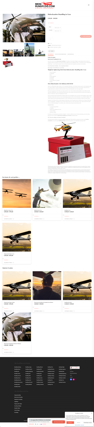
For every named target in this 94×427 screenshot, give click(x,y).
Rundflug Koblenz (40, 380)
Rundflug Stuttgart (51, 373)
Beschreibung (51, 54)
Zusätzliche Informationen (60, 54)
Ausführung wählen (8, 218)
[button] (91, 413)
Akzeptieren (70, 422)
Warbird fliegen (17, 410)
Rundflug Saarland (40, 382)
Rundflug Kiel (16, 371)
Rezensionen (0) (71, 54)
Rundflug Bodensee (51, 377)
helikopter (51, 47)
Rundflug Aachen (39, 377)
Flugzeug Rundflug (17, 395)
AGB (71, 375)
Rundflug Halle (28, 375)
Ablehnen (78, 422)
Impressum (71, 371)
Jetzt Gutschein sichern (59, 421)
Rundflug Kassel (28, 380)
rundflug (59, 47)
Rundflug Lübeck (17, 373)
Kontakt (71, 377)
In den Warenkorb (86, 36)
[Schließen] (66, 418)
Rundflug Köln (39, 373)
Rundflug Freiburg (51, 375)
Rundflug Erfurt (28, 377)
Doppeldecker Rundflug (18, 399)
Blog (70, 369)
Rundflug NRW (39, 369)
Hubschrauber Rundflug (56, 45)
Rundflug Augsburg (62, 369)
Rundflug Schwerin (17, 375)
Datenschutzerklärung (73, 373)
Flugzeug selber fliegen (18, 403)
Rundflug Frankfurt (62, 377)
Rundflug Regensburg (62, 373)
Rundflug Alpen (61, 371)
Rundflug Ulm (50, 380)
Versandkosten (6, 216)
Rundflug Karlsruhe (51, 371)
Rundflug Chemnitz (29, 369)
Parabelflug (16, 412)
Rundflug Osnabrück (40, 384)
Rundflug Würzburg (62, 375)
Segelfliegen (16, 401)
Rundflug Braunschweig (18, 382)
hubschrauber (56, 47)
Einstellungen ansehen (88, 422)
